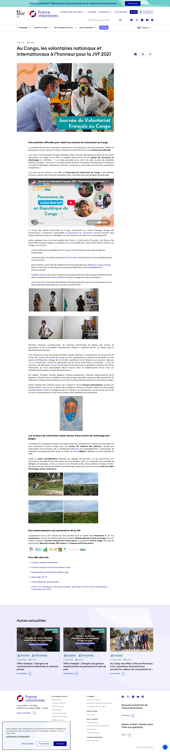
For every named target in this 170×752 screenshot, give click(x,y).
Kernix (151, 747)
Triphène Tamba (38, 275)
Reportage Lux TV (39, 577)
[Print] (135, 54)
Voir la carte (91, 714)
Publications (104, 12)
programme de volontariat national (84, 233)
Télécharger (132, 3)
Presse (134, 12)
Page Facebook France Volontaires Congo (50, 572)
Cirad (93, 282)
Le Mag (103, 28)
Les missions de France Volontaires (98, 725)
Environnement (57, 710)
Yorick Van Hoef (38, 282)
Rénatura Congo (95, 265)
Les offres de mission (93, 699)
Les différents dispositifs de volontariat (99, 703)
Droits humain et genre (59, 713)
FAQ (124, 735)
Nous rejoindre (91, 729)
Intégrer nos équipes (93, 732)
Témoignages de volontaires (96, 706)
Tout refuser (44, 744)
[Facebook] (143, 54)
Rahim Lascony (42, 387)
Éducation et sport (58, 706)
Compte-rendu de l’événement (44, 562)
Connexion (147, 12)
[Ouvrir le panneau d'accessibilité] (165, 747)
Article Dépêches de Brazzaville (45, 582)
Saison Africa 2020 (54, 277)
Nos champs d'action (63, 28)
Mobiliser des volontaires (71, 12)
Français (145, 28)
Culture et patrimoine (59, 703)
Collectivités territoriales (60, 716)
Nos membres (121, 12)
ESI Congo (66, 250)
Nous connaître (86, 28)
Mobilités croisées (57, 720)
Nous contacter (24, 713)
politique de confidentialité (17, 736)
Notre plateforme (92, 722)
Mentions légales (92, 740)
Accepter (60, 744)
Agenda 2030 (56, 699)
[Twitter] (150, 54)
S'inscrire (125, 715)
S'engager (23, 28)
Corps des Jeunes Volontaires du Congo (46, 357)
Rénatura (75, 449)
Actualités (91, 12)
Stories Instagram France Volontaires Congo (51, 567)
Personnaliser (28, 744)
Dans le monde (40, 28)
